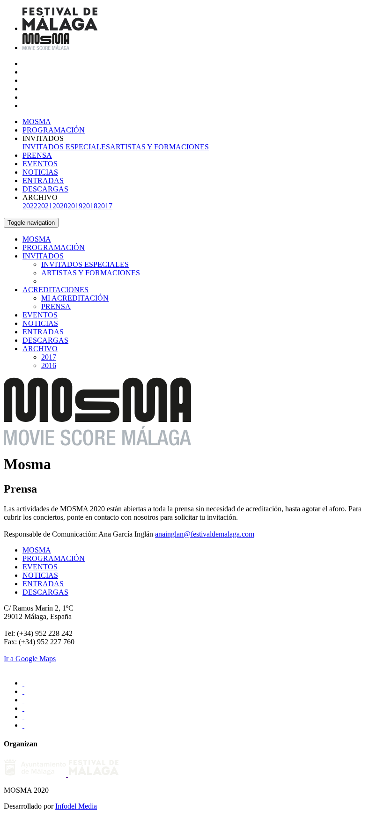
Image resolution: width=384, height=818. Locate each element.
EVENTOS (40, 164)
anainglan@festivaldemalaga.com (204, 534)
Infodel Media (76, 806)
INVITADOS (43, 256)
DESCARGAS (45, 189)
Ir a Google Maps (30, 659)
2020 (59, 206)
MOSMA (36, 121)
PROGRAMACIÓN (53, 130)
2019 (74, 206)
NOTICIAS (40, 172)
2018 (89, 206)
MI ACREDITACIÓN (75, 298)
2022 (29, 206)
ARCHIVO (40, 349)
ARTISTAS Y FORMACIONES (159, 147)
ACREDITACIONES (55, 290)
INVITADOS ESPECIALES (66, 147)
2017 (104, 206)
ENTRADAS (43, 180)
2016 (48, 365)
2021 (44, 206)
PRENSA (37, 155)
